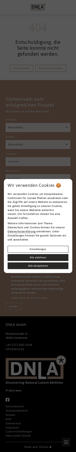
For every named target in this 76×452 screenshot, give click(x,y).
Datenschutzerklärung (22, 231)
